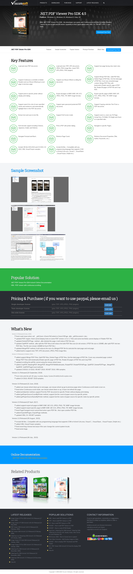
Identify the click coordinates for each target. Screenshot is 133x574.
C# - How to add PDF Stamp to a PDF (59, 523)
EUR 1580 (108, 313)
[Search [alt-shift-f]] (103, 3)
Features (48, 49)
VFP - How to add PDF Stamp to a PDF (60, 521)
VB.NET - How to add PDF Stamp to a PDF (61, 525)
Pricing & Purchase (88, 49)
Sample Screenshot (60, 49)
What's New (101, 49)
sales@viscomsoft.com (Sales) (96, 527)
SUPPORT (79, 3)
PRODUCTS (43, 3)
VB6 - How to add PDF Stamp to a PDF (60, 518)
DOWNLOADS (56, 3)
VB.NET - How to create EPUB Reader (60, 528)
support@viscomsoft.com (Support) (97, 529)
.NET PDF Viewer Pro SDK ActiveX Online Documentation (31, 282)
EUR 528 (108, 305)
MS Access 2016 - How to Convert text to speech (63, 537)
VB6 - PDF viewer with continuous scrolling (26, 285)
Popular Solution (74, 49)
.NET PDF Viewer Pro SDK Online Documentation (29, 458)
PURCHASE (67, 3)
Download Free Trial (103, 32)
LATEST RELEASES (93, 3)
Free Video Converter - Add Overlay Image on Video (63, 539)
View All (13, 562)
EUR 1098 (108, 309)
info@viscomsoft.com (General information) (99, 525)
